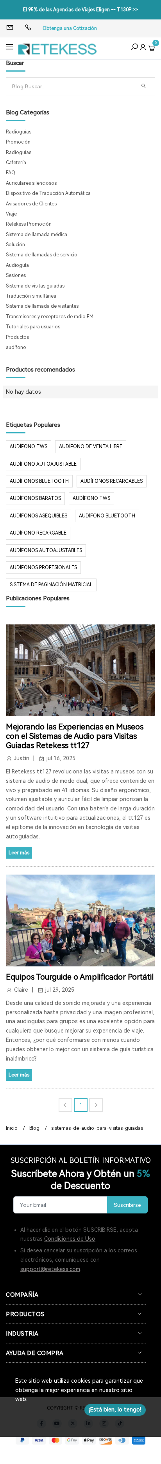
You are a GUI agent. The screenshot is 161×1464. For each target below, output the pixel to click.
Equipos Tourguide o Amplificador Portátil (80, 977)
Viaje (11, 214)
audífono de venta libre (90, 446)
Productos (17, 337)
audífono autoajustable (43, 464)
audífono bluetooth (107, 516)
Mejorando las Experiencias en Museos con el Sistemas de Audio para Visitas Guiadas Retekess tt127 (74, 736)
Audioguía (17, 265)
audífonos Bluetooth (39, 481)
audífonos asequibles (38, 516)
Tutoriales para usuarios (33, 327)
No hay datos (23, 392)
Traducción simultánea (31, 296)
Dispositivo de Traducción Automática (48, 193)
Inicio (12, 1128)
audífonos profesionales (43, 567)
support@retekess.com (50, 1269)
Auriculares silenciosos (31, 183)
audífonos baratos (35, 498)
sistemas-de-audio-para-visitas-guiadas (97, 1128)
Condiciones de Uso (69, 1239)
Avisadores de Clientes (31, 204)
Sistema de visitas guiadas (35, 286)
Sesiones (16, 275)
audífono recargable (38, 533)
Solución (15, 244)
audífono (16, 347)
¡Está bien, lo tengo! (115, 1409)
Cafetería (16, 162)
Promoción (18, 142)
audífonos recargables (111, 481)
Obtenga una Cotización (70, 28)
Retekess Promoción (29, 224)
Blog (34, 1128)
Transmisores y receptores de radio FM (49, 316)
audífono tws (91, 498)
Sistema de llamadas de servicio (41, 255)
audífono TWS (28, 446)
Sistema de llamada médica (36, 234)
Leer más (19, 853)
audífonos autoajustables (46, 550)
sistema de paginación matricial (51, 584)
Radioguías (18, 132)
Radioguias (18, 152)
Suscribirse (127, 1205)
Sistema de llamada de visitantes (42, 306)
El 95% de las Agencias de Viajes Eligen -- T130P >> (80, 9)
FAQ (10, 172)
